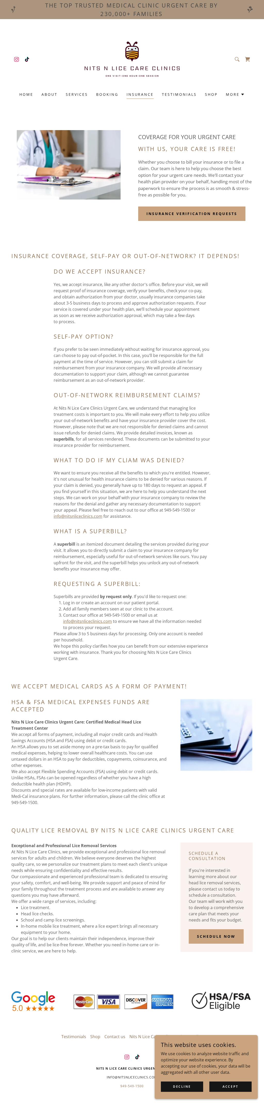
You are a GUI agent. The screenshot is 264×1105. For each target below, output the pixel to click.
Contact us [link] (114, 1036)
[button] (247, 59)
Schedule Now (216, 936)
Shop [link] (211, 94)
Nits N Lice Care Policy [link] (150, 1036)
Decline (182, 1086)
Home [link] (26, 94)
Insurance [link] (140, 94)
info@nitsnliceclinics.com (78, 516)
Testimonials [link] (179, 94)
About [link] (49, 94)
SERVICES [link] (77, 94)
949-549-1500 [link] (132, 1086)
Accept (230, 1086)
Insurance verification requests (191, 213)
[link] (16, 59)
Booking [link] (107, 94)
